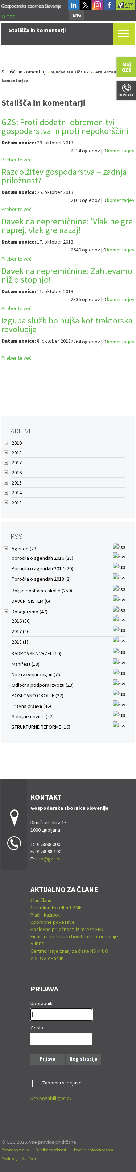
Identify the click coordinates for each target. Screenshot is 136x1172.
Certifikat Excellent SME (56, 907)
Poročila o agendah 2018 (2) (41, 579)
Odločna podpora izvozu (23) (43, 685)
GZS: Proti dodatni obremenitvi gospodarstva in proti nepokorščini (64, 126)
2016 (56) (21, 621)
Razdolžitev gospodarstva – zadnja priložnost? (64, 176)
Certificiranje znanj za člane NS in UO (69, 951)
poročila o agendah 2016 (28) (42, 558)
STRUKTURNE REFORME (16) (41, 727)
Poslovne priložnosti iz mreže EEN (66, 929)
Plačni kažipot (45, 914)
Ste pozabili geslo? (51, 1098)
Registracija (84, 1059)
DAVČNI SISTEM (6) (31, 601)
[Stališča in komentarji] (31, 5)
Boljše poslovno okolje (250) (42, 590)
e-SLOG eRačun (46, 958)
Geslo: (37, 1027)
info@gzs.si (48, 858)
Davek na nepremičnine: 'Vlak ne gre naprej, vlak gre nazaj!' (67, 226)
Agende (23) (25, 548)
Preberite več (16, 159)
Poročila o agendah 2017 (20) (42, 568)
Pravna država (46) (31, 706)
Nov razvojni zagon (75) (37, 674)
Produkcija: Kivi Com (18, 1158)
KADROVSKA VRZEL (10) (36, 653)
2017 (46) (21, 631)
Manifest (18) (26, 664)
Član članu (40, 900)
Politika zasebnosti (51, 1149)
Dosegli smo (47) (30, 611)
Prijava (47, 1059)
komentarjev (121, 150)
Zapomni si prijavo (62, 1082)
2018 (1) (20, 642)
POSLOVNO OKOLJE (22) (37, 695)
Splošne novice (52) (33, 716)
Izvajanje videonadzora (93, 1149)
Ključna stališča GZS (71, 72)
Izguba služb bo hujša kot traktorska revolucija (67, 325)
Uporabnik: (42, 1003)
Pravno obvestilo (15, 1149)
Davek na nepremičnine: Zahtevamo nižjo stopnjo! (66, 275)
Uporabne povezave (52, 922)
